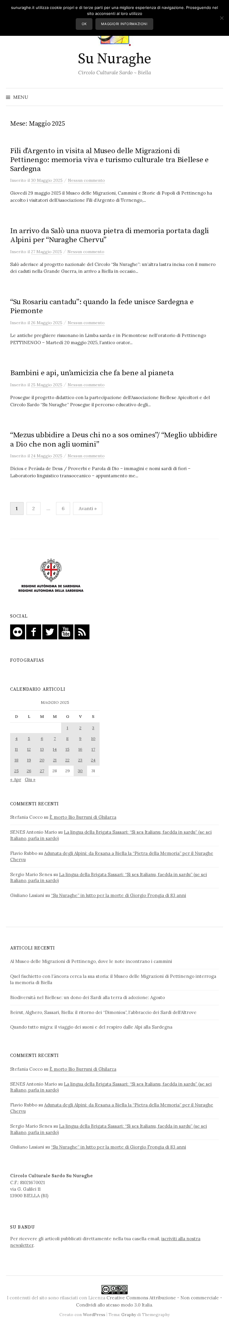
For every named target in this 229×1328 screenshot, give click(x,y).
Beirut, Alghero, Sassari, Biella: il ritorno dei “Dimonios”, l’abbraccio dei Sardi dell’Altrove (103, 1012)
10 (93, 738)
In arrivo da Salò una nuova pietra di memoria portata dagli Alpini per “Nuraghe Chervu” (109, 235)
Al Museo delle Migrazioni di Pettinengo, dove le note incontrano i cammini (91, 961)
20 (42, 760)
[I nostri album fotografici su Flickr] (17, 631)
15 (67, 749)
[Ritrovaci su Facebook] (33, 631)
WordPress (94, 1314)
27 (42, 770)
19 (29, 760)
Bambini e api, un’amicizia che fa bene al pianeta (92, 373)
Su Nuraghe (114, 59)
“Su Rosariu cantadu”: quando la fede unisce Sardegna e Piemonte (102, 306)
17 (93, 749)
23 (80, 760)
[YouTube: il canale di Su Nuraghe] (65, 631)
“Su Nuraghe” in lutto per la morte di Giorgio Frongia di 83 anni (118, 895)
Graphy (128, 1314)
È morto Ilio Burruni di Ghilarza (82, 817)
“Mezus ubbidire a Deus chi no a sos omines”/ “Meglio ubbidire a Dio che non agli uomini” (113, 439)
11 (16, 749)
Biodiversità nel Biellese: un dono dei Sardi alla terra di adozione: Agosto (87, 997)
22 (67, 760)
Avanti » (88, 508)
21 (55, 760)
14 (55, 749)
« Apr (15, 779)
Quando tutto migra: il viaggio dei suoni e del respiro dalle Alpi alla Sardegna (91, 1027)
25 (16, 770)
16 (80, 749)
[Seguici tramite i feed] (82, 631)
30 (80, 770)
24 (93, 760)
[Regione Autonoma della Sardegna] (51, 575)
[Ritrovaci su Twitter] (49, 631)
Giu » (30, 779)
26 (29, 770)
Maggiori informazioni (124, 24)
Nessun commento (86, 180)
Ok (84, 24)
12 (29, 749)
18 (16, 760)
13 (42, 749)
